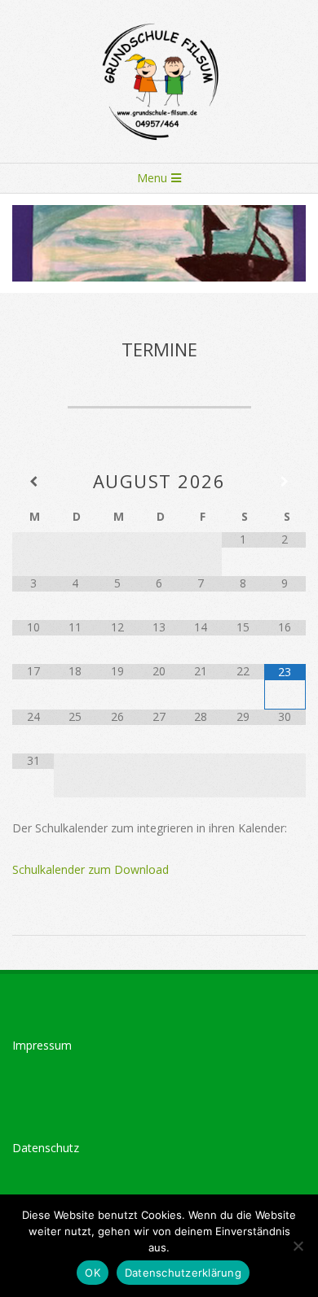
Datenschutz (45, 1147)
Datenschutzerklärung (183, 1272)
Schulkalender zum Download (90, 869)
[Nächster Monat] (285, 481)
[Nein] (297, 1246)
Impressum (42, 1045)
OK (92, 1272)
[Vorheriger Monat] (33, 481)
